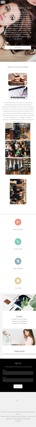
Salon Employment (18, 418)
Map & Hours (18, 54)
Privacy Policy (18, 421)
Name (4, 370)
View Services (17, 47)
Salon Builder (8, 418)
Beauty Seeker (27, 418)
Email (4, 377)
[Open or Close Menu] (18, 2)
